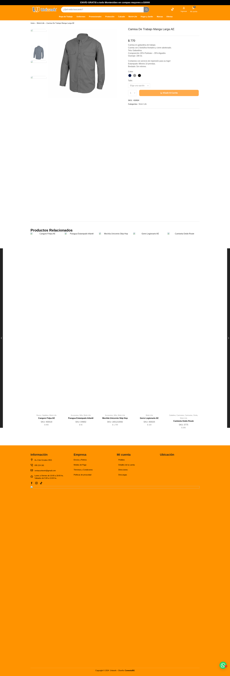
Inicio (33, 23)
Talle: (130, 81)
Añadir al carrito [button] (81, 323)
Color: (130, 72)
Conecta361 (130, 670)
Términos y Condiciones (83, 470)
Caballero (45, 415)
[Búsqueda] (146, 9)
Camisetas (180, 415)
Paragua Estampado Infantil (80, 418)
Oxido (195, 415)
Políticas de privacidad (82, 475)
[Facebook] (32, 483)
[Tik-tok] (41, 483)
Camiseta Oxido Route (183, 421)
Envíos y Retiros (80, 460)
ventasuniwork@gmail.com (45, 471)
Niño (81, 415)
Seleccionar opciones (46, 323)
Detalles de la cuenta (126, 465)
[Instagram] (36, 483)
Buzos (39, 415)
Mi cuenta (124, 454)
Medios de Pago (80, 465)
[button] (183, 9)
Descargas (122, 475)
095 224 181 (39, 465)
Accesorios (75, 415)
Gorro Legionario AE (149, 418)
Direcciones (123, 470)
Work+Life (40, 23)
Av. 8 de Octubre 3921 (43, 460)
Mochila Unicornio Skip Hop (115, 418)
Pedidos (121, 460)
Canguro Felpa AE (46, 418)
